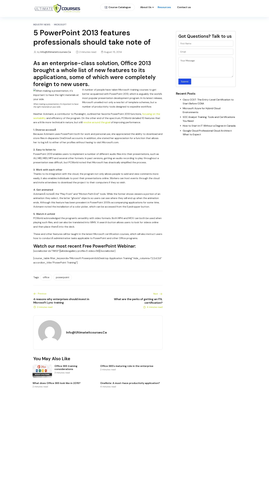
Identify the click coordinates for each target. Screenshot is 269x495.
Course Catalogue (120, 7)
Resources (164, 7)
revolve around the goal (96, 122)
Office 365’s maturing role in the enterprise (126, 366)
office (46, 277)
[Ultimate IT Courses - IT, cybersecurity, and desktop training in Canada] (57, 8)
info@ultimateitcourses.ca (55, 52)
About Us (145, 7)
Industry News (41, 24)
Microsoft (60, 24)
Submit (185, 81)
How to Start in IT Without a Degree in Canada (209, 125)
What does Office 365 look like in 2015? (56, 383)
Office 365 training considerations (65, 367)
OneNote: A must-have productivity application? (130, 383)
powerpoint (62, 277)
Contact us (184, 7)
